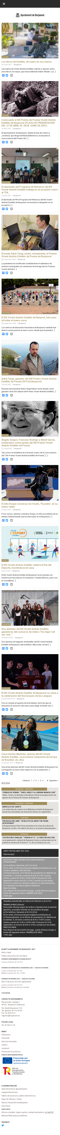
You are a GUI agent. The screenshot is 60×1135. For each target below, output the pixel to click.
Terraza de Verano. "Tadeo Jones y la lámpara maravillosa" (28, 792)
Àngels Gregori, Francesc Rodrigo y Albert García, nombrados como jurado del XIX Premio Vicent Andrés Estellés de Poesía (28, 442)
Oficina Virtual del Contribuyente (14, 1103)
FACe (8, 1109)
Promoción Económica (11, 1052)
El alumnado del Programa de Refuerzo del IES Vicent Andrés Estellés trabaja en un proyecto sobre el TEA (30, 189)
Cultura (4, 1045)
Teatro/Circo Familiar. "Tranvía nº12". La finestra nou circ (28, 838)
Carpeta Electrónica (9, 1092)
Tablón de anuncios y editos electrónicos (18, 1096)
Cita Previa (5, 993)
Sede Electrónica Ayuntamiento (14, 1089)
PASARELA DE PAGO (34, 893)
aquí (10, 896)
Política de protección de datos (14, 956)
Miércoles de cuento (11, 807)
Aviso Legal (6, 952)
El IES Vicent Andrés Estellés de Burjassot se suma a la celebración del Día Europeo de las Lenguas (30, 694)
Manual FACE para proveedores (14, 1116)
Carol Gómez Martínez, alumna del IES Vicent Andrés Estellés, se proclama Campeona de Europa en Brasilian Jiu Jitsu (29, 757)
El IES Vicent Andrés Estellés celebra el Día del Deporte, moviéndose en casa (26, 566)
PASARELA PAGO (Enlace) (13, 905)
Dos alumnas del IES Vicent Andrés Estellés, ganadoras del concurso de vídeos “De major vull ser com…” (28, 632)
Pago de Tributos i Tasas (11, 1099)
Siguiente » (53, 780)
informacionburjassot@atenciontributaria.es (33, 868)
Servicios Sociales (9, 1042)
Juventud (5, 1048)
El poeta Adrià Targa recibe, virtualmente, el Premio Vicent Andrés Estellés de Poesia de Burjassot (29, 255)
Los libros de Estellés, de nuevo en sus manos (27, 61)
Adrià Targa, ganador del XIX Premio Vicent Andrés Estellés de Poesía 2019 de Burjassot (29, 380)
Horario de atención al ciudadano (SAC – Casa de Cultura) (24, 968)
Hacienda (5, 1038)
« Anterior (26, 780)
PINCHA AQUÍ (8, 854)
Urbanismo (5, 1035)
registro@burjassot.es (10, 1016)
